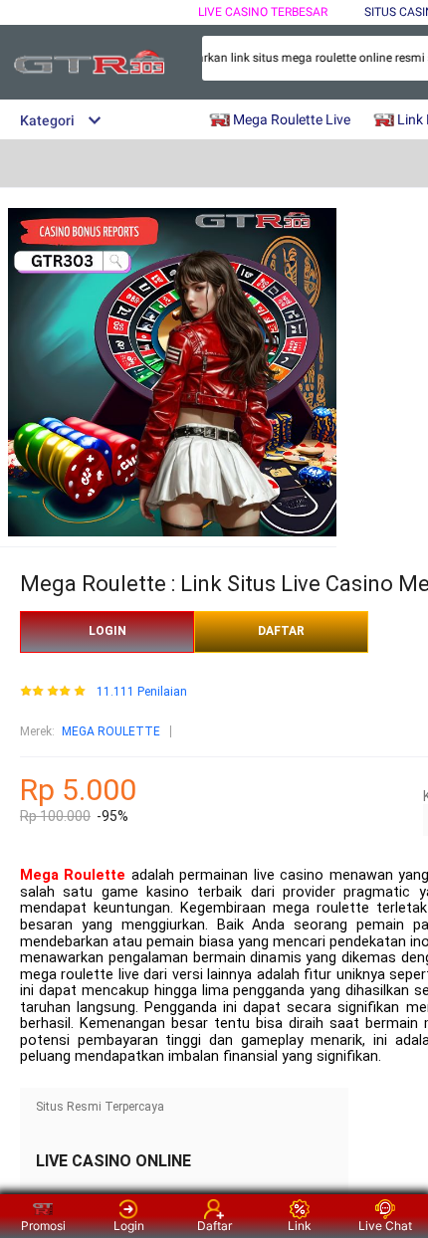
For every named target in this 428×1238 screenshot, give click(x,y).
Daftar (214, 1225)
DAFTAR (281, 631)
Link (300, 1225)
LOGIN (107, 631)
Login (128, 1225)
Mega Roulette (72, 875)
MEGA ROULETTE (111, 731)
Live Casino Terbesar (262, 12)
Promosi (43, 1225)
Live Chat (385, 1225)
